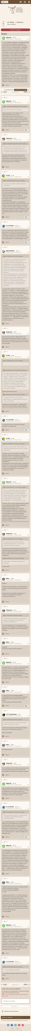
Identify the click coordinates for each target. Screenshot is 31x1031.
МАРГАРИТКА (18, 106)
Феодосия (18, 180)
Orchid (17, 256)
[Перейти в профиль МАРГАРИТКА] (3, 251)
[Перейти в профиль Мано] (3, 579)
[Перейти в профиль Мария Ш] (3, 38)
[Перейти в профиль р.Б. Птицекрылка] (3, 715)
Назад (4, 984)
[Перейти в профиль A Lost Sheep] (3, 226)
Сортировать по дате (8, 89)
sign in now (4, 992)
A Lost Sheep (18, 487)
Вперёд (25, 984)
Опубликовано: (13, 39)
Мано (16, 615)
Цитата (7, 85)
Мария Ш (14, 24)
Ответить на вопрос (15, 29)
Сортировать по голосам (20, 89)
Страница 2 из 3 (15, 92)
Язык (12, 1028)
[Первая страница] (1, 92)
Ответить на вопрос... (10, 1001)
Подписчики (14, 1006)
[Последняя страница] (29, 92)
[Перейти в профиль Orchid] (3, 176)
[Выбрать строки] (28, 90)
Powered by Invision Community (15, 1030)
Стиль (17, 1028)
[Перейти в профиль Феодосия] (3, 139)
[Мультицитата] (3, 85)
